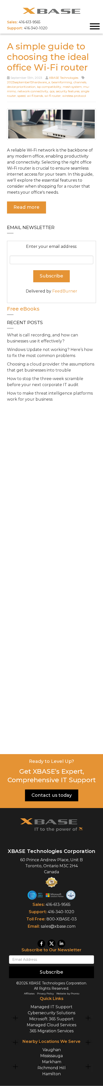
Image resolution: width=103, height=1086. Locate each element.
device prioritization (21, 87)
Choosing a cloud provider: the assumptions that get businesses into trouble (50, 367)
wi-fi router (52, 96)
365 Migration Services (52, 1031)
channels (80, 82)
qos (52, 91)
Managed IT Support (51, 1006)
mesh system (72, 87)
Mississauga (51, 1055)
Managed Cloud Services (51, 1025)
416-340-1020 (61, 911)
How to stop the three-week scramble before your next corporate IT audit (45, 381)
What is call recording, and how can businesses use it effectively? (42, 338)
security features (68, 91)
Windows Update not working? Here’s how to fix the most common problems (50, 352)
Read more (27, 207)
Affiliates (29, 993)
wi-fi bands (35, 96)
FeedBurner (64, 291)
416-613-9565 (58, 904)
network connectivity (33, 91)
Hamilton (51, 1073)
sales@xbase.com (58, 926)
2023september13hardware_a (28, 82)
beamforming (62, 82)
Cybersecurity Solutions (51, 1012)
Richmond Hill (52, 1067)
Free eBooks (23, 309)
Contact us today (52, 795)
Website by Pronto (67, 993)
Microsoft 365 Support (51, 1019)
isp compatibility (49, 87)
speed (22, 96)
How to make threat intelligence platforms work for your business (50, 396)
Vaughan (51, 1049)
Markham (51, 1061)
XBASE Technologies (63, 78)
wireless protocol (74, 96)
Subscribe (51, 972)
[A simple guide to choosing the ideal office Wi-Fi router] (51, 123)
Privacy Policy (45, 993)
